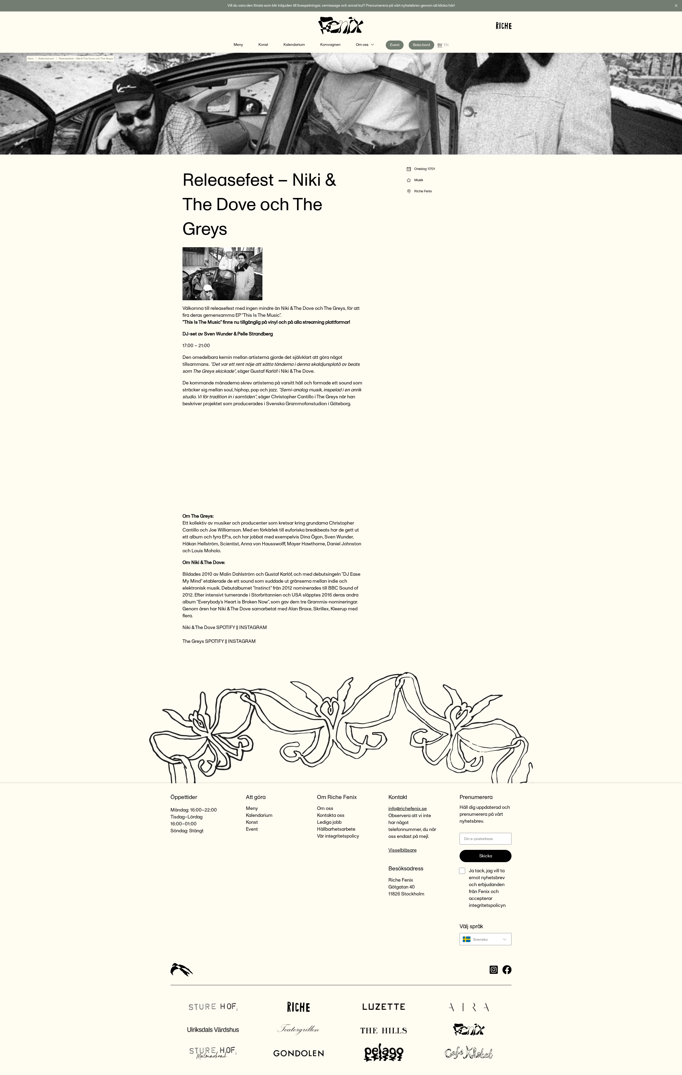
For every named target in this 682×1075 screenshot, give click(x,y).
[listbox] (486, 939)
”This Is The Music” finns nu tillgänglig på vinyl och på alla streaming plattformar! (266, 322)
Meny (238, 45)
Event (394, 45)
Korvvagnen (330, 45)
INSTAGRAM (253, 627)
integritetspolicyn (487, 905)
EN (446, 45)
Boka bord (421, 45)
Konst (263, 45)
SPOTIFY (225, 627)
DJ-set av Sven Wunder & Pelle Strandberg (227, 334)
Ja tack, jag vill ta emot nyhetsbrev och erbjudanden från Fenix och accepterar (487, 888)
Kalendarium (294, 45)
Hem (31, 58)
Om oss (362, 45)
